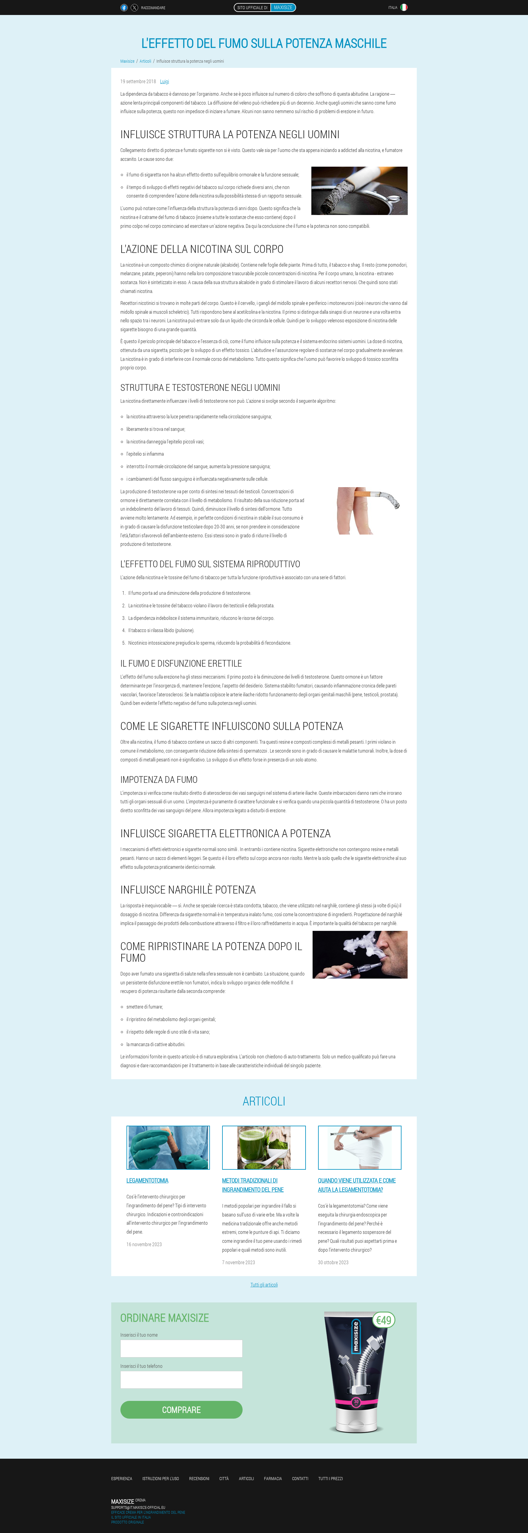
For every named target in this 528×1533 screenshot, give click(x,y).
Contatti (300, 1478)
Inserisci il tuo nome (139, 1334)
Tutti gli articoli (264, 1284)
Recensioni (199, 1478)
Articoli (246, 1478)
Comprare (181, 1409)
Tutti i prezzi (330, 1478)
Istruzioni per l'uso (160, 1478)
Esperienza (121, 1478)
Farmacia (273, 1478)
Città (224, 1478)
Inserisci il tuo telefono (141, 1366)
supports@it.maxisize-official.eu (138, 1507)
